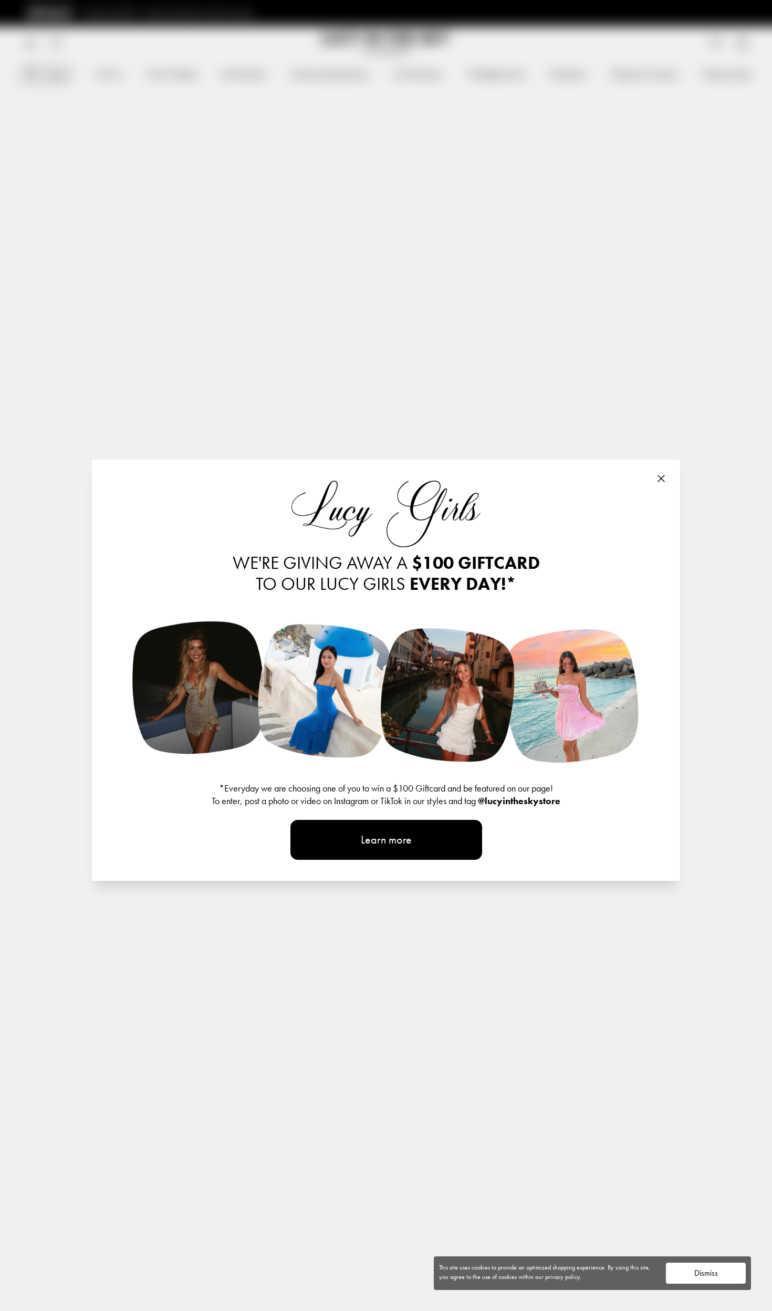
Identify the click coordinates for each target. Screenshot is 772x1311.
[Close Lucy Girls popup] (661, 478)
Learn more (386, 839)
